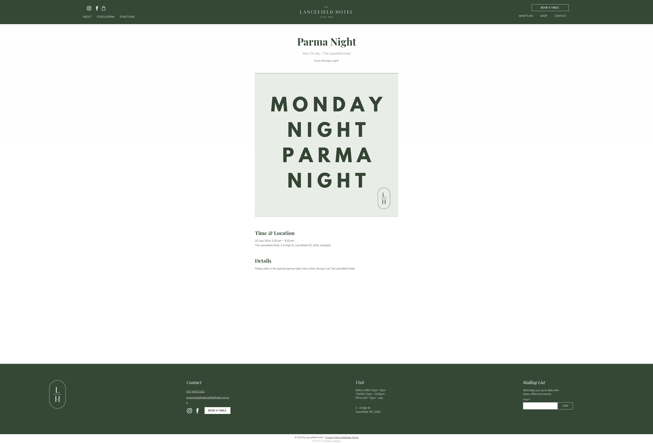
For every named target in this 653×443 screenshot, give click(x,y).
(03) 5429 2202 (195, 392)
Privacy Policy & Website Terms (341, 437)
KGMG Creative (332, 441)
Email (526, 399)
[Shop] (103, 8)
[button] (87, 17)
